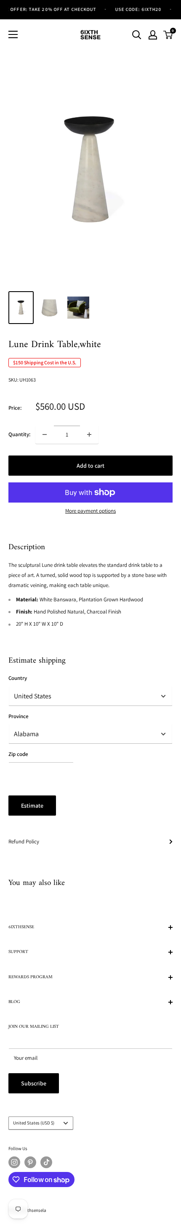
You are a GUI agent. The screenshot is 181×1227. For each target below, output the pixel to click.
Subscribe (33, 1083)
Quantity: (19, 434)
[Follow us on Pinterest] (30, 1162)
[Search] (136, 34)
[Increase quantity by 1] (89, 434)
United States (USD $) (33, 1123)
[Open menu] (13, 34)
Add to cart (90, 465)
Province (18, 716)
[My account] (152, 34)
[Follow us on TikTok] (46, 1162)
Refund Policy (23, 841)
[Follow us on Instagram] (14, 1162)
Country (17, 678)
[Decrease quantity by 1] (44, 434)
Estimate (32, 805)
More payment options (90, 510)
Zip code (18, 754)
